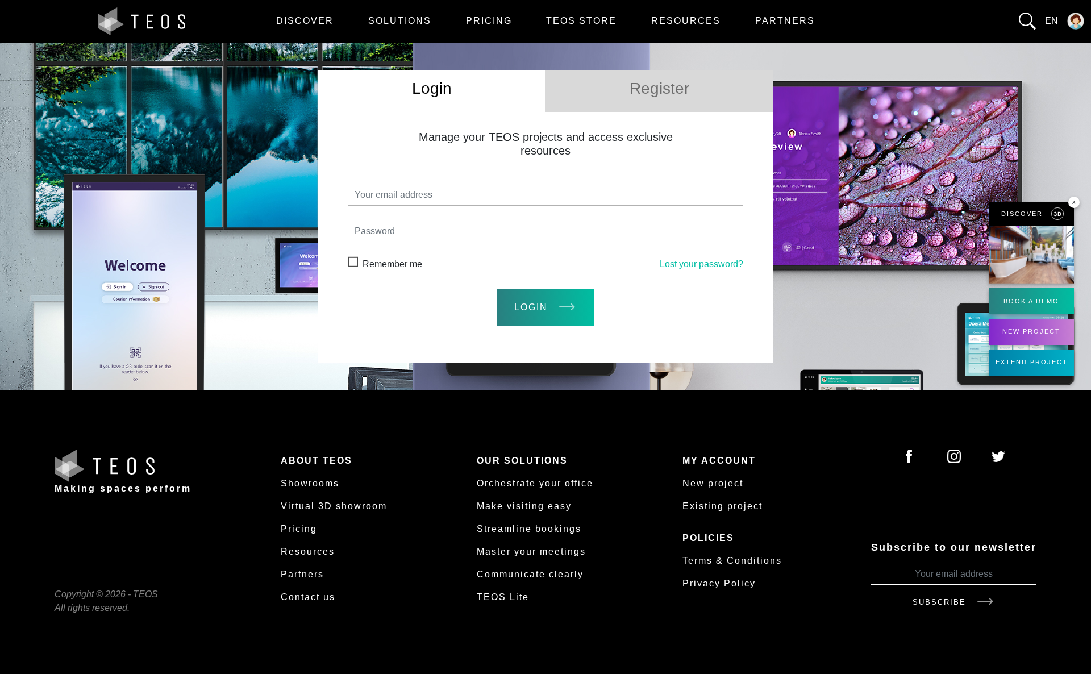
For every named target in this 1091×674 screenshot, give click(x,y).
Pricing (489, 21)
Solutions (399, 21)
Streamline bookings (529, 529)
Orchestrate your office (535, 483)
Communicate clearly (530, 574)
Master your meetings (531, 551)
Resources (686, 21)
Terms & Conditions (732, 560)
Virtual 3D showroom (334, 506)
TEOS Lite (503, 597)
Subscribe (941, 602)
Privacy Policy (719, 583)
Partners (785, 21)
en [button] (1051, 21)
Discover (305, 21)
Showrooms (310, 483)
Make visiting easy (524, 506)
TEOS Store (581, 21)
